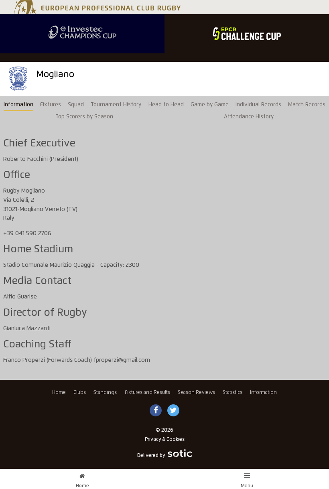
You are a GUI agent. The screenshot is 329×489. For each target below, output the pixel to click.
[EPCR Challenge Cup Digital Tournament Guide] (246, 33)
